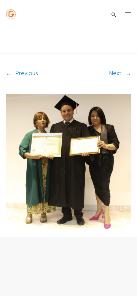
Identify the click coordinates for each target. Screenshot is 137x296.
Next (115, 74)
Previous (27, 74)
